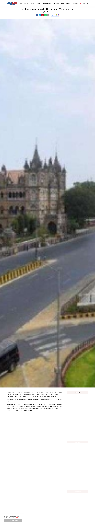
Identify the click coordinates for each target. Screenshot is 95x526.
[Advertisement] (77, 417)
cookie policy (18, 517)
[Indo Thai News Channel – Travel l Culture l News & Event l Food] (12, 3)
